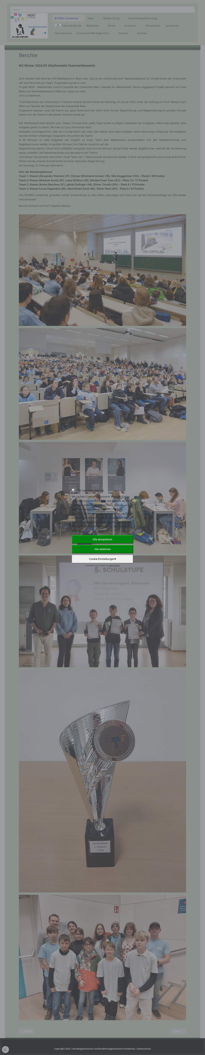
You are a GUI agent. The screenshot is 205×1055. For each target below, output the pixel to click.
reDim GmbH (114, 565)
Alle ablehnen (102, 549)
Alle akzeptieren (102, 539)
